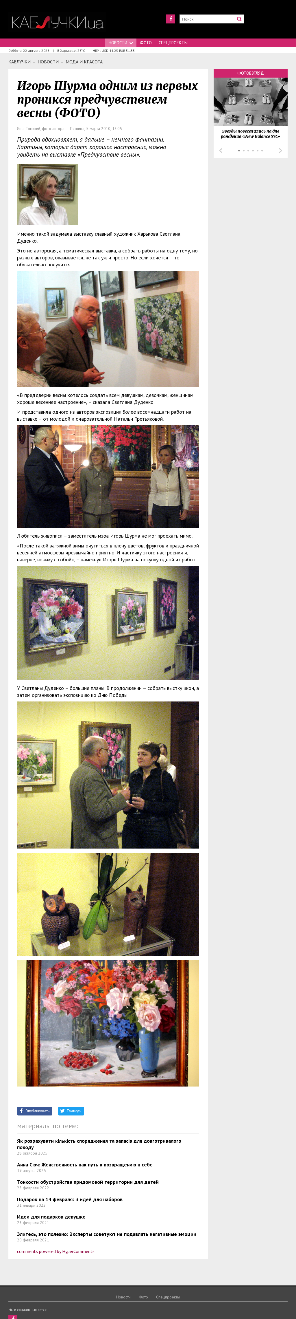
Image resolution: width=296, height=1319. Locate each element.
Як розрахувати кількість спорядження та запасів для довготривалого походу (99, 1144)
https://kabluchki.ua (57, 22)
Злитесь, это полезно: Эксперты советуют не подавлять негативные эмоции (106, 1234)
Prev (220, 150)
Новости (118, 42)
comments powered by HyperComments (56, 1251)
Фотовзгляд (250, 73)
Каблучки (19, 62)
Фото (146, 42)
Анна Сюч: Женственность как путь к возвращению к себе (85, 1164)
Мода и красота (84, 62)
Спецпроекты (173, 42)
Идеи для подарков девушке (51, 1216)
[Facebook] (170, 18)
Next (280, 150)
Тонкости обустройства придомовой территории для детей (88, 1182)
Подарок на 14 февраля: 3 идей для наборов (70, 1199)
